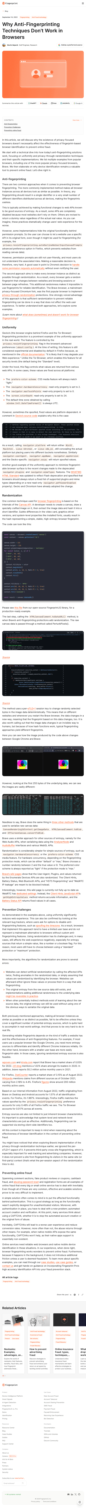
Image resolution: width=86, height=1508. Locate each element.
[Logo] (10, 3)
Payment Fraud (49, 1409)
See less (76, 120)
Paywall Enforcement (51, 1412)
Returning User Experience (53, 1415)
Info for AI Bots (7, 1459)
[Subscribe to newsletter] (22, 1483)
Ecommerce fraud (36, 1335)
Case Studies (7, 1434)
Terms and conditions (49, 1501)
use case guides (64, 1262)
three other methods (63, 822)
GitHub (46, 1437)
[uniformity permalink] (1, 327)
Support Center (8, 1444)
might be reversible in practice (22, 996)
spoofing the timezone (48, 925)
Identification (7, 1415)
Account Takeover (50, 1399)
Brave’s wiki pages (12, 874)
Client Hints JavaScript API (65, 893)
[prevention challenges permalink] (1, 909)
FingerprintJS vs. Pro (10, 1409)
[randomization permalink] (1, 495)
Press (4, 1462)
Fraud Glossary (35, 1345)
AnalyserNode (61, 842)
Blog (3, 1431)
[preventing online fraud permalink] (1, 1173)
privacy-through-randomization (18, 295)
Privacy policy (35, 1501)
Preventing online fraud (12, 130)
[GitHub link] (79, 1494)
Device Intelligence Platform (12, 1396)
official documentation (33, 354)
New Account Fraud (51, 1396)
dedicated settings (26, 893)
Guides (4, 1437)
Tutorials (47, 1431)
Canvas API (25, 504)
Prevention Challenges (12, 127)
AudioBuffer (8, 845)
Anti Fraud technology (39, 17)
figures (45, 1082)
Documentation (49, 1428)
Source (6, 657)
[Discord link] (68, 1494)
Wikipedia (7, 1078)
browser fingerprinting (49, 501)
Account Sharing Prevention (54, 1402)
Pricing (4, 1419)
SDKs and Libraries (51, 1434)
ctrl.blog (17, 1066)
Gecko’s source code (26, 415)
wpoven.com (9, 1062)
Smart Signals (7, 1399)
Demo (4, 1412)
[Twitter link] (75, 1494)
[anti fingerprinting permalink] (1, 179)
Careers (9, 1456)
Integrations (6, 1406)
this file (18, 607)
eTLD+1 (32, 708)
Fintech (7, 1338)
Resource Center (8, 1428)
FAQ (3, 1441)
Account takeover (62, 1331)
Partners (5, 1466)
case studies (47, 1262)
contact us (7, 1265)
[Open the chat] (80, 1502)
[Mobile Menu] (83, 3)
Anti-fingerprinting (10, 124)
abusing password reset (26, 1182)
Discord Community (51, 1441)
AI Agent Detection (9, 1402)
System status (7, 1469)
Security (5, 1472)
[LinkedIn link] (72, 1494)
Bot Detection (49, 1419)
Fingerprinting (24, 17)
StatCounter (21, 1075)
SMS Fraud (48, 1406)
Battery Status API (12, 900)
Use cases (15, 1338)
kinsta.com (26, 1062)
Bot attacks (34, 1338)
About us (5, 1453)
